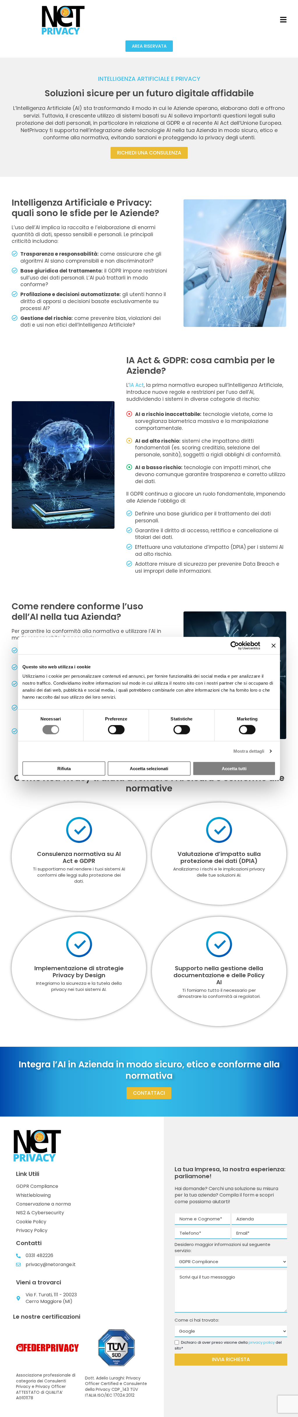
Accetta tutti (234, 768)
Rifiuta (64, 768)
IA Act (137, 385)
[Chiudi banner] (274, 646)
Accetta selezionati (149, 768)
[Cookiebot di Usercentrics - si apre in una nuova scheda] (234, 645)
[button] (283, 20)
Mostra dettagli (249, 751)
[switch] (116, 729)
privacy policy (262, 1342)
